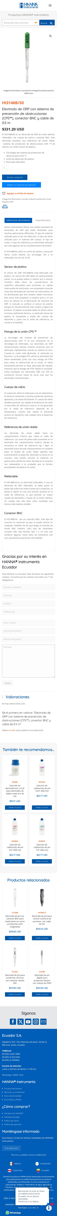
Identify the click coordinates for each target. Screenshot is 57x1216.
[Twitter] (20, 1022)
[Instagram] (36, 1022)
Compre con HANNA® (13, 1113)
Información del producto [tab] (18, 220)
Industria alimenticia (37, 199)
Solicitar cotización (15, 177)
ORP (11, 202)
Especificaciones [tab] (42, 220)
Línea (48, 199)
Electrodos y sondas (20, 199)
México (17, 1163)
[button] (50, 5)
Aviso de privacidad (12, 1096)
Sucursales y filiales (12, 1099)
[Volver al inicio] (28, 5)
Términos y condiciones (14, 1092)
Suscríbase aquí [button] (11, 1148)
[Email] (43, 1022)
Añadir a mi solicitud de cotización (21, 185)
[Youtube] (28, 1022)
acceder (12, 730)
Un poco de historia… (13, 1088)
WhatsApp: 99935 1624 (12, 1075)
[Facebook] (13, 1022)
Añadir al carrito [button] (15, 807)
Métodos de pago (12, 1117)
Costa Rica (17, 1170)
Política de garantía (12, 1124)
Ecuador (45, 1170)
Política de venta (11, 1120)
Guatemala (45, 1163)
